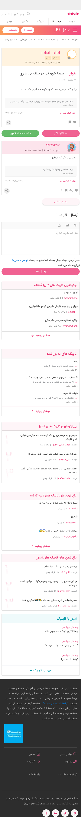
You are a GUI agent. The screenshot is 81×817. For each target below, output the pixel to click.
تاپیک (29, 30)
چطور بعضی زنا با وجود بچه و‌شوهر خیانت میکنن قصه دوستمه (48, 471)
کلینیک (40, 21)
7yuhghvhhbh (70, 326)
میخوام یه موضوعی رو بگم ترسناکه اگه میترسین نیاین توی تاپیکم (48, 437)
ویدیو (9, 21)
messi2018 (72, 522)
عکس (25, 21)
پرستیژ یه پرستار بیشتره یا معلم (60, 567)
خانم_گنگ (65, 572)
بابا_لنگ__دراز (63, 606)
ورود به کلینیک (42, 670)
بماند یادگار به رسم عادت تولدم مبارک (58, 503)
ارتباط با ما (34, 774)
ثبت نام (5, 14)
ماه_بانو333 (64, 459)
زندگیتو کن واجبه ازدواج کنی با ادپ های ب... (53, 398)
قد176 (74, 517)
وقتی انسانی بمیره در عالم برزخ (61, 320)
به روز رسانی (60, 201)
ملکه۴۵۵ (73, 508)
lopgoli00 (73, 312)
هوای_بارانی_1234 (61, 445)
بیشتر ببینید (42, 335)
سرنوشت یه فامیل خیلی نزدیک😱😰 (58, 531)
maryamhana (71, 298)
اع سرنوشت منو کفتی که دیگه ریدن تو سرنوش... (52, 382)
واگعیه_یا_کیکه (71, 536)
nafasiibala (64, 478)
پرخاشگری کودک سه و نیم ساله (61, 631)
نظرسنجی (12, 30)
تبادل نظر (56, 21)
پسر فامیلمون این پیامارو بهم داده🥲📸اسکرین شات (49, 600)
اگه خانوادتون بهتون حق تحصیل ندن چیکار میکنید (51, 378)
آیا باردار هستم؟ (69, 659)
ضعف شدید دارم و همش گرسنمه (59, 366)
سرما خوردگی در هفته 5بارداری (42, 74)
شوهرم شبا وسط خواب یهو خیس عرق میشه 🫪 (52, 454)
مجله (72, 21)
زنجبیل (74, 362)
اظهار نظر (59, 133)
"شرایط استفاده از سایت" (56, 704)
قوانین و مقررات (67, 774)
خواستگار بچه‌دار (69, 394)
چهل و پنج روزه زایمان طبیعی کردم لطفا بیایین (53, 306)
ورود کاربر (19, 14)
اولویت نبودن (70, 292)
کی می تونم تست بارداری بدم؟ (61, 645)
